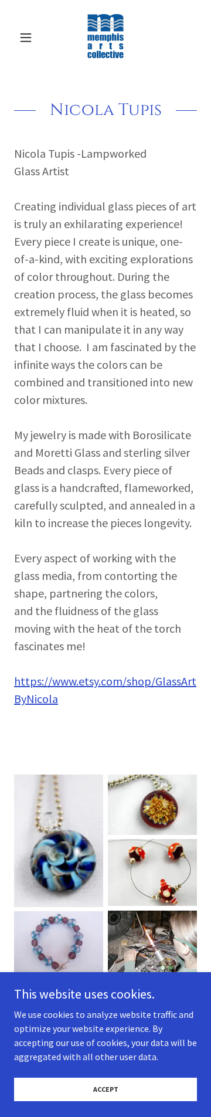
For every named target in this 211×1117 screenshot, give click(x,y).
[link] (105, 37)
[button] (28, 37)
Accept (105, 1089)
